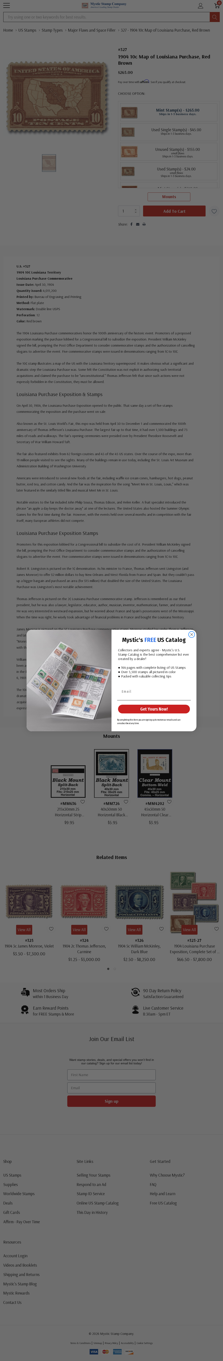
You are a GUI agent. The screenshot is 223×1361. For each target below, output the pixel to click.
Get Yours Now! (154, 709)
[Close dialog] (191, 634)
